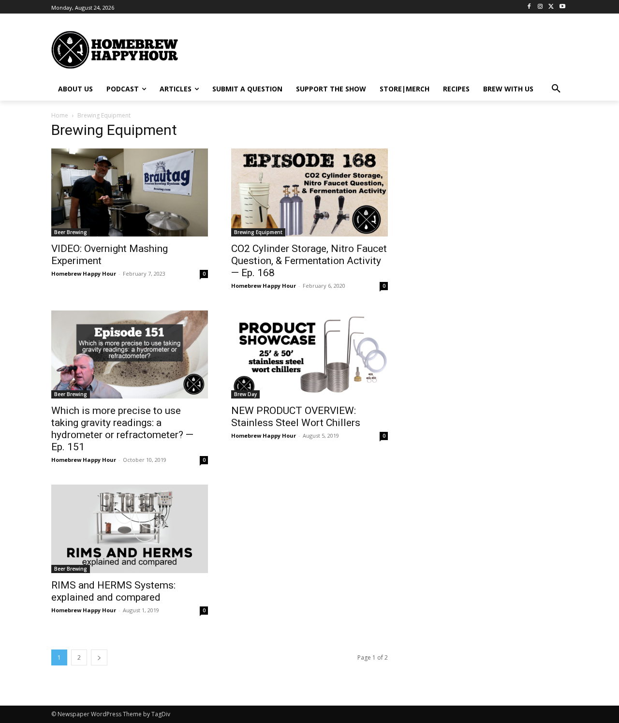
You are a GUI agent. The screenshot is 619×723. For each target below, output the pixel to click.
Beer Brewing (70, 232)
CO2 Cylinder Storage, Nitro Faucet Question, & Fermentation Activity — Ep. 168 (309, 261)
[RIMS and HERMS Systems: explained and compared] (129, 529)
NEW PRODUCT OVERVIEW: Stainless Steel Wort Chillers (295, 416)
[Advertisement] (404, 49)
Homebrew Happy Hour (83, 273)
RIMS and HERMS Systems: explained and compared (113, 591)
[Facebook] (529, 7)
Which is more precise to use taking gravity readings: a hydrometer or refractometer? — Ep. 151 (122, 429)
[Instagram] (540, 7)
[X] (551, 7)
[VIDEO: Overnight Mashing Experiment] (129, 192)
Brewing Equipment (258, 232)
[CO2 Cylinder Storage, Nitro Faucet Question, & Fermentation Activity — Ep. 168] (309, 192)
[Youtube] (562, 7)
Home (59, 115)
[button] (556, 89)
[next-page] (99, 657)
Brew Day (245, 394)
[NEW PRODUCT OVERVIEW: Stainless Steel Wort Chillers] (309, 354)
